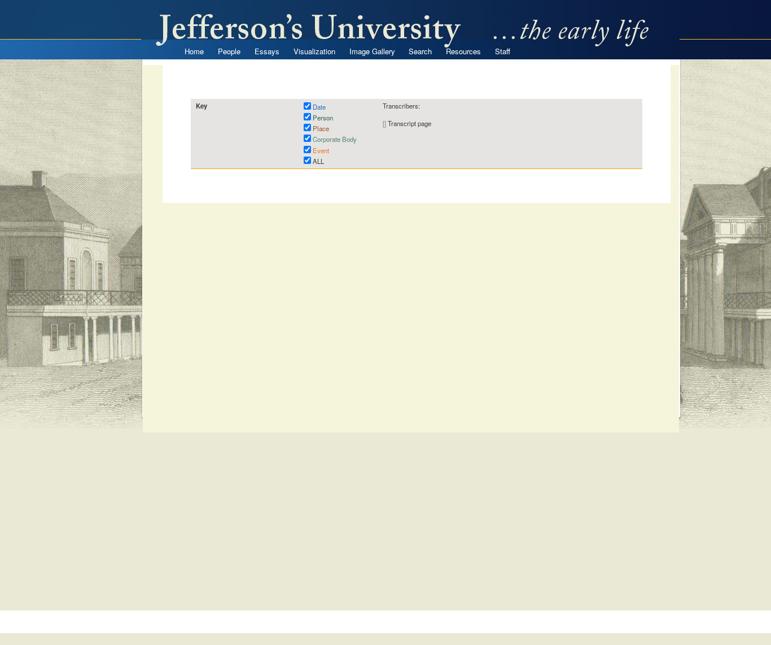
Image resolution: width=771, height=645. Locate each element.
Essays (267, 51)
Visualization (314, 51)
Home (194, 51)
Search (420, 51)
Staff (502, 51)
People (229, 51)
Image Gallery (372, 51)
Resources (463, 51)
